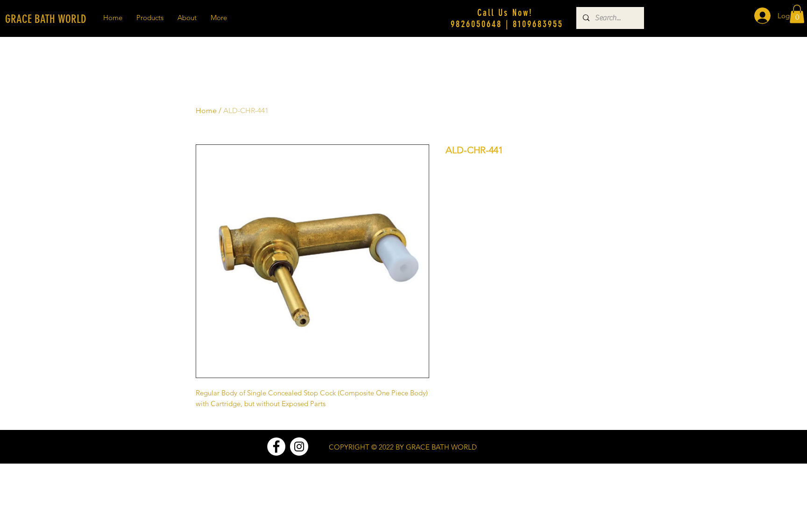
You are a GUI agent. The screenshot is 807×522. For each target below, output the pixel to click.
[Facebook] (276, 446)
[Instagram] (299, 446)
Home (206, 110)
